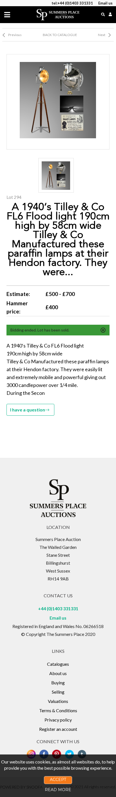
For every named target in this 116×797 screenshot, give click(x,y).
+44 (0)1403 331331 (58, 608)
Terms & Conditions (58, 710)
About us (58, 673)
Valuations (58, 701)
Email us (58, 617)
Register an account (58, 729)
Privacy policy (58, 719)
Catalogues (58, 664)
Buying (58, 682)
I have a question (27, 409)
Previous (15, 35)
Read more (58, 789)
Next (101, 35)
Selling (58, 691)
